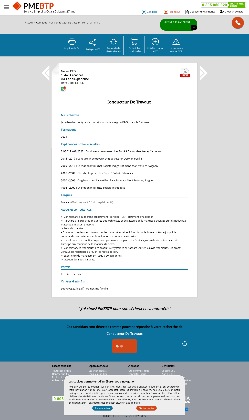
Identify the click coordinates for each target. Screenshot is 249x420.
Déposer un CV (60, 374)
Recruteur (174, 11)
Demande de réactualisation (113, 50)
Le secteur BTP (169, 370)
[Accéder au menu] (6, 7)
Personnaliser (102, 408)
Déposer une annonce (202, 11)
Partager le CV (93, 49)
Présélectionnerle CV (155, 50)
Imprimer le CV (71, 48)
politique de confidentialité (84, 393)
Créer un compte (234, 11)
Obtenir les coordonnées (134, 50)
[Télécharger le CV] (185, 77)
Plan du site (168, 374)
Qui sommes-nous (138, 370)
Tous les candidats (99, 374)
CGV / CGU (164, 389)
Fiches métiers (60, 380)
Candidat (151, 11)
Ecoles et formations (63, 377)
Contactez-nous (137, 374)
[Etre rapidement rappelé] (236, 22)
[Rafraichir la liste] (185, 343)
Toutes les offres (61, 370)
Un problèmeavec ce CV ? (176, 50)
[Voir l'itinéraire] (63, 89)
